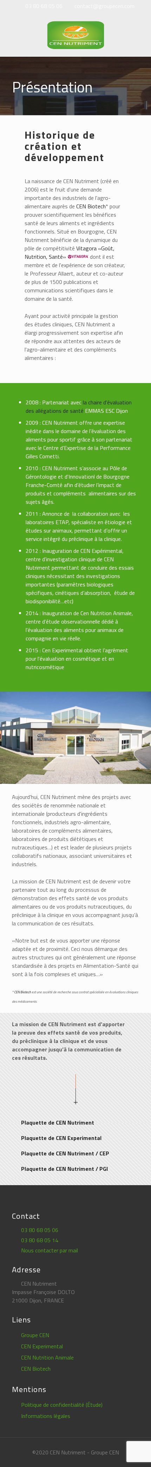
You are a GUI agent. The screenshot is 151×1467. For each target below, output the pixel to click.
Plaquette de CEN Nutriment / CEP (65, 1153)
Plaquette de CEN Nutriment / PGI (64, 1168)
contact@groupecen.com (104, 6)
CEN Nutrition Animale (47, 1357)
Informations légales (45, 1416)
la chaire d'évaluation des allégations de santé (79, 406)
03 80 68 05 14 (39, 1240)
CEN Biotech (91, 206)
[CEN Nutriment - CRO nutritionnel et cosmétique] (76, 34)
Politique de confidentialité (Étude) (62, 1404)
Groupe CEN (35, 1335)
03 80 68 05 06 (44, 6)
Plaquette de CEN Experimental (61, 1138)
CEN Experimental (42, 1346)
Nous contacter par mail (49, 1250)
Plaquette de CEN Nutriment (57, 1122)
